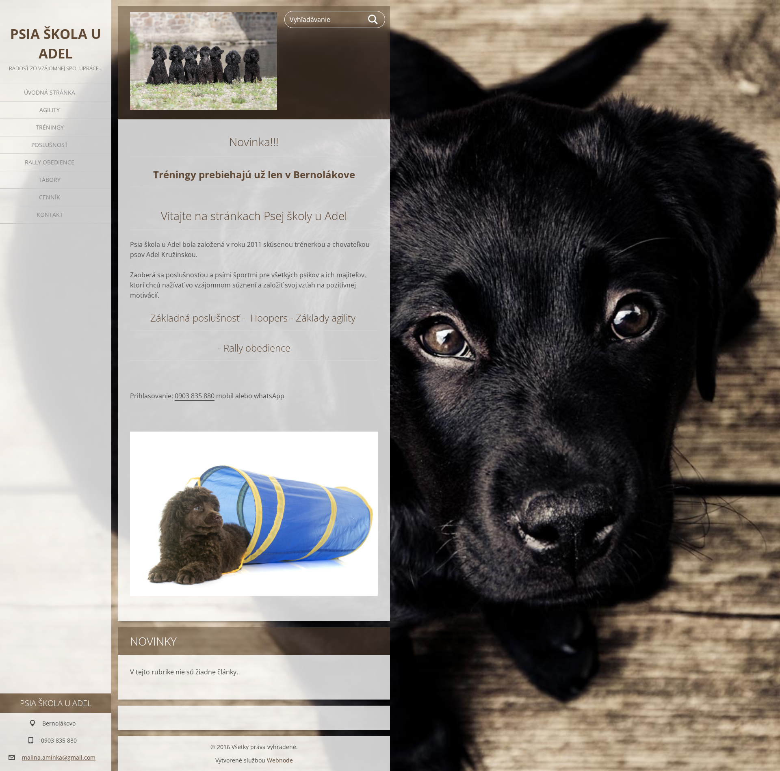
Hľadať (373, 19)
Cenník (49, 197)
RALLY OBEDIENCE (49, 162)
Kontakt (50, 214)
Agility (49, 110)
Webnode (280, 760)
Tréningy (50, 127)
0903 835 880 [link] (194, 395)
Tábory (50, 180)
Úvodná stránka (49, 92)
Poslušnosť (49, 145)
